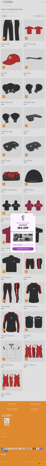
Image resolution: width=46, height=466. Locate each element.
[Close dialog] (34, 215)
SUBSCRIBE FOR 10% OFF (23, 249)
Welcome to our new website (23, 223)
